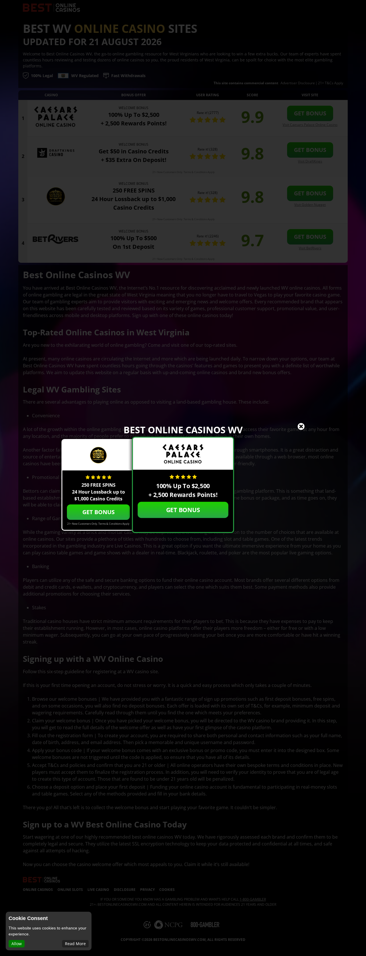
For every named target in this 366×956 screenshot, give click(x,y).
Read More (75, 943)
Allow (16, 943)
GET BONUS (183, 510)
